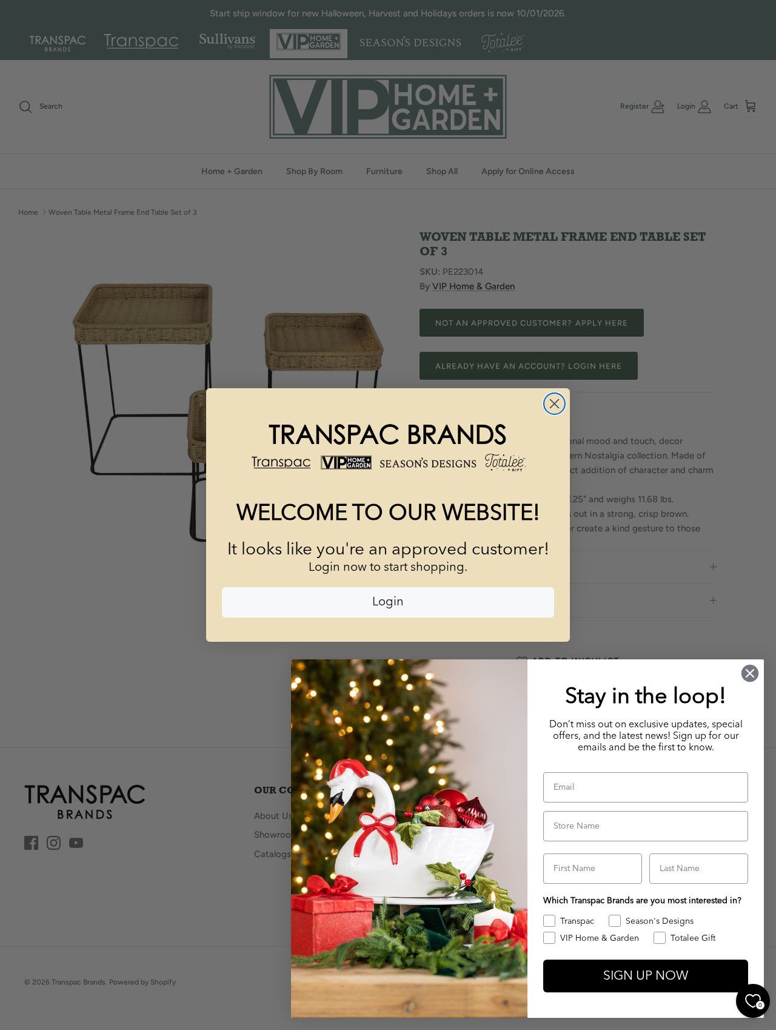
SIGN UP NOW (645, 976)
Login (388, 602)
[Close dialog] (554, 403)
